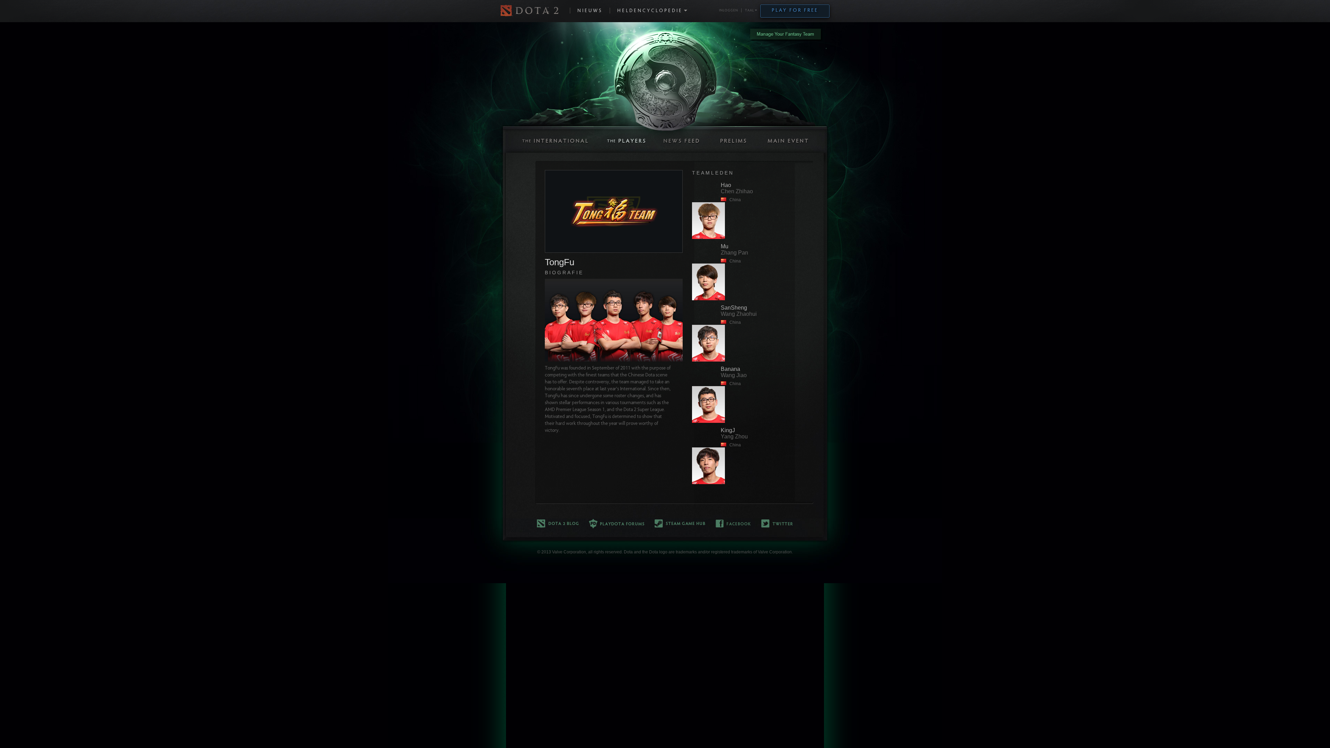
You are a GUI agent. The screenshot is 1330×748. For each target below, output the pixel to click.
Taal (749, 10)
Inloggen (728, 10)
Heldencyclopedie (650, 11)
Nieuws (590, 11)
